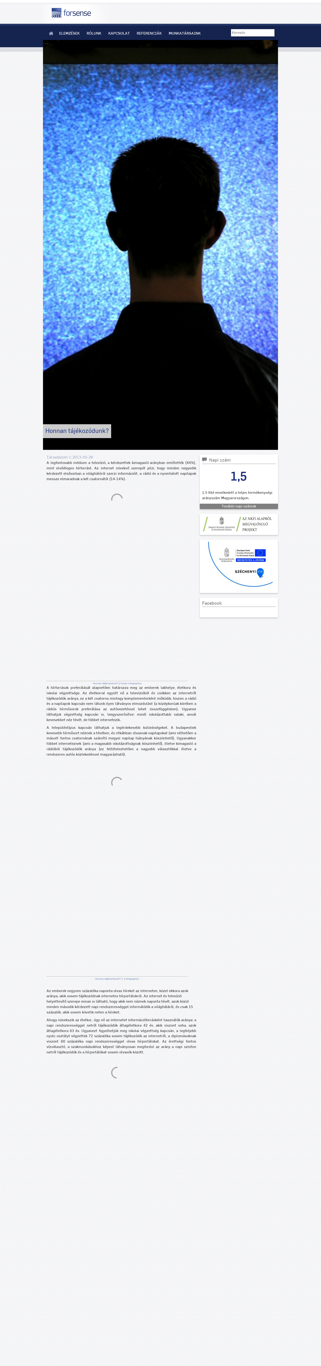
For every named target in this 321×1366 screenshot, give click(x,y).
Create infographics (130, 683)
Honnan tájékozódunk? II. (109, 978)
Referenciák (149, 33)
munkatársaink (185, 33)
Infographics (132, 978)
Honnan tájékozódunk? (106, 683)
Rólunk (94, 33)
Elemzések (69, 33)
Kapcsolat (119, 33)
